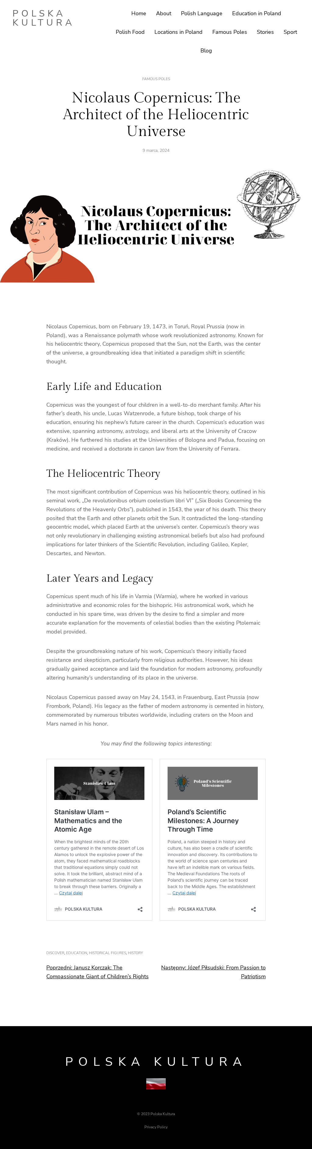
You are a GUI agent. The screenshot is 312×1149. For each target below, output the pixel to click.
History (135, 953)
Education (76, 953)
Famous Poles (156, 79)
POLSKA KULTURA (43, 18)
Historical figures (107, 953)
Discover (55, 953)
